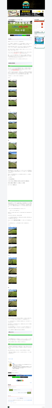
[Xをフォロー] (13, 370)
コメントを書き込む (20, 398)
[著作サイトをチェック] (12, 370)
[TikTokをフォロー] (14, 370)
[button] (28, 35)
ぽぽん (13, 363)
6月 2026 (39, 21)
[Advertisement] (39, 55)
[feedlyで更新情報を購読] (15, 370)
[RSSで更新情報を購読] (16, 370)
